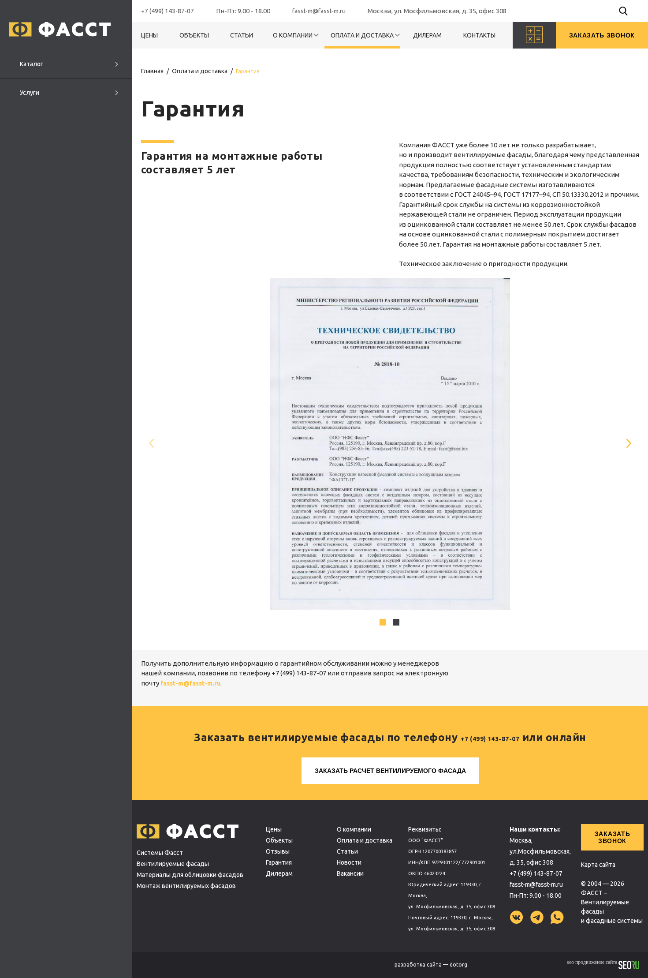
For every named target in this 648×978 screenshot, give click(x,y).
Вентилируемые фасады (173, 863)
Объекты (194, 35)
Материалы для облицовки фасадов (190, 874)
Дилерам (427, 35)
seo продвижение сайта (592, 962)
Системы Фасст (160, 852)
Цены (149, 35)
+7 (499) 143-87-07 (167, 11)
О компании (293, 35)
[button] (631, 444)
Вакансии (350, 873)
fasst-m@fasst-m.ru (319, 11)
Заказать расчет (390, 770)
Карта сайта (598, 864)
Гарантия (279, 862)
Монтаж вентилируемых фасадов (186, 885)
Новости (349, 862)
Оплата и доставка (362, 35)
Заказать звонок (612, 837)
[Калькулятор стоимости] (534, 35)
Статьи (241, 35)
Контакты (479, 35)
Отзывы (278, 851)
